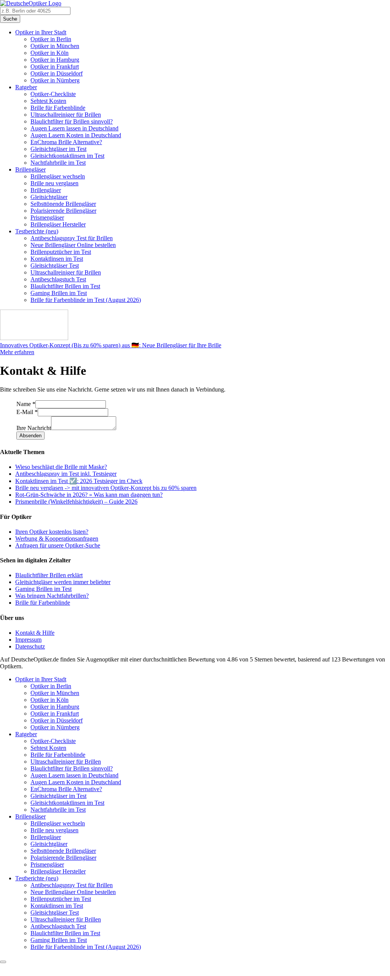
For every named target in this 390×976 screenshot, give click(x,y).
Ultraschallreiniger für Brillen (65, 114)
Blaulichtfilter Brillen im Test (65, 286)
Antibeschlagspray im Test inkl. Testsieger (66, 473)
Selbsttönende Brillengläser (63, 204)
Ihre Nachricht (33, 428)
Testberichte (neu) (36, 231)
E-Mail (27, 412)
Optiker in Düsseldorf (56, 73)
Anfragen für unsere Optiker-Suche (57, 545)
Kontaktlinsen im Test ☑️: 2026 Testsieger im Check (78, 481)
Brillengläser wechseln (57, 176)
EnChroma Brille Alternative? (66, 142)
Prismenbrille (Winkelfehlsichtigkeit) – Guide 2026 (76, 501)
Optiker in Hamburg (54, 59)
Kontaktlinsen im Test (56, 258)
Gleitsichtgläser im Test (58, 149)
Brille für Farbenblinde (57, 107)
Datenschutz (30, 646)
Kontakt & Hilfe (34, 632)
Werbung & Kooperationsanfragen (56, 538)
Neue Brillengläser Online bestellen (73, 245)
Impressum (28, 639)
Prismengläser (47, 217)
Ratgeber (26, 87)
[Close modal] (3, 962)
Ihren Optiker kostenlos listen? (51, 531)
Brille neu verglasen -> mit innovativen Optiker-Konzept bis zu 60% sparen (106, 488)
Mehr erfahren (17, 352)
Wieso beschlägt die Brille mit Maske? (61, 467)
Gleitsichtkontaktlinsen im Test (67, 155)
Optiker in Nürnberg (55, 80)
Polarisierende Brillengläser (63, 210)
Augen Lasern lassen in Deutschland (74, 128)
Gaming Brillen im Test (58, 293)
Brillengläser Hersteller (58, 224)
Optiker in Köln (49, 53)
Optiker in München (54, 46)
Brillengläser (30, 169)
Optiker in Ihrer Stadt (40, 32)
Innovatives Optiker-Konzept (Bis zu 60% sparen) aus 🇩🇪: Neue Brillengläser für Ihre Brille (110, 345)
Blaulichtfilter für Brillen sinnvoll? (71, 121)
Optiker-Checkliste (53, 94)
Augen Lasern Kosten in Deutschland (75, 135)
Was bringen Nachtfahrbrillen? (52, 595)
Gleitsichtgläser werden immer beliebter (62, 582)
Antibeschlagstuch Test (58, 279)
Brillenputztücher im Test (60, 252)
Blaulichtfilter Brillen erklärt (49, 575)
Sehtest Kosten (48, 101)
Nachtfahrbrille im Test (58, 162)
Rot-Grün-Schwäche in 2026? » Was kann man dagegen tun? (89, 494)
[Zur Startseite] (30, 3)
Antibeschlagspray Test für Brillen (71, 238)
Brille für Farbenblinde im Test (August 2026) (85, 300)
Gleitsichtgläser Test (54, 265)
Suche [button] (10, 19)
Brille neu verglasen (54, 183)
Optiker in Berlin (50, 39)
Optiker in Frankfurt (54, 66)
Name (25, 404)
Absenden (30, 435)
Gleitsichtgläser (48, 197)
